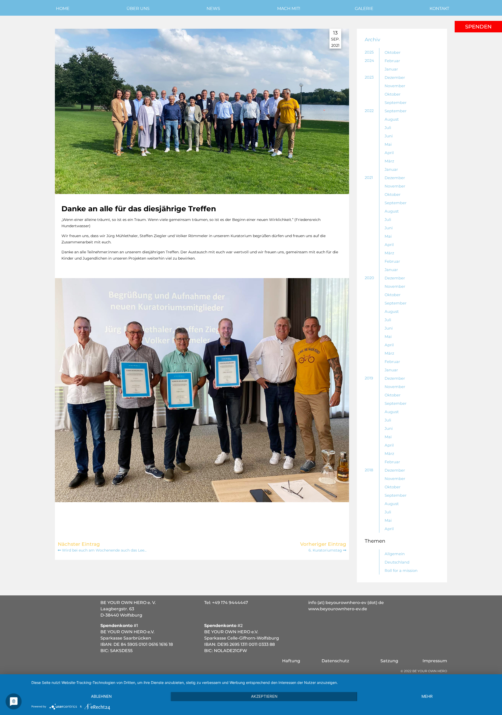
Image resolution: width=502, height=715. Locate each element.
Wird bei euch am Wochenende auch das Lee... (104, 550)
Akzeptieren (264, 696)
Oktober (393, 52)
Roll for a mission (401, 570)
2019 (369, 378)
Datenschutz (335, 660)
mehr (427, 696)
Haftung (291, 660)
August (392, 119)
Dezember (395, 77)
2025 (369, 52)
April (389, 152)
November (395, 86)
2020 (369, 278)
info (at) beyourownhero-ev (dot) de (346, 602)
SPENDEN (478, 27)
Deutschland (397, 562)
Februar (392, 60)
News (213, 8)
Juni (389, 136)
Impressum (435, 660)
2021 (369, 177)
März (389, 161)
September (396, 102)
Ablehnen (101, 696)
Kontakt (439, 8)
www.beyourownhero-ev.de (337, 608)
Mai (388, 144)
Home (63, 8)
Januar (391, 69)
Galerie (364, 8)
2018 (369, 470)
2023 (369, 77)
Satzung (389, 660)
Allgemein (395, 554)
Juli (388, 127)
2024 (369, 60)
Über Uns (138, 8)
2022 (369, 110)
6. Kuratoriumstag (326, 550)
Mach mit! (288, 8)
